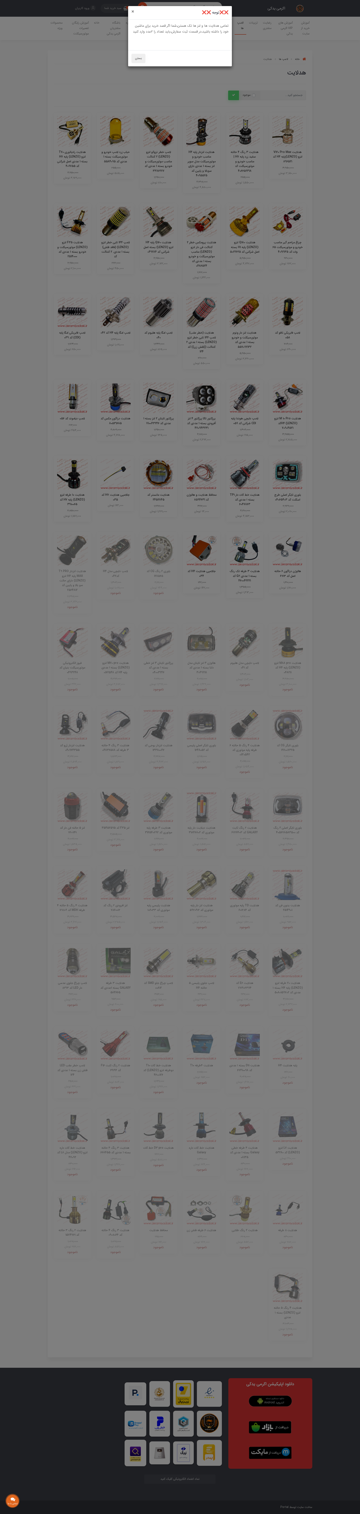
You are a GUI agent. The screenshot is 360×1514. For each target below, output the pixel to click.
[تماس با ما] (12, 1501)
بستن (138, 58)
